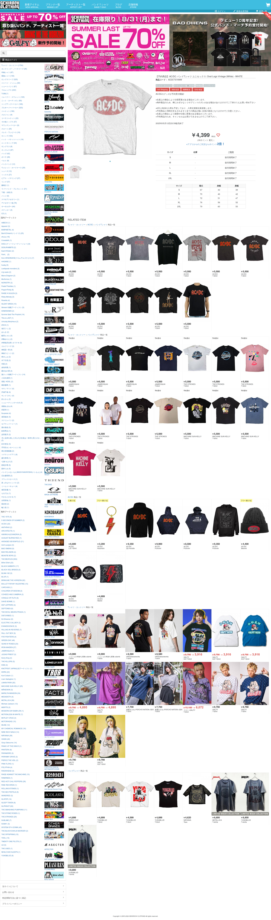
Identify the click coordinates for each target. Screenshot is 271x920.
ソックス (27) (6, 174)
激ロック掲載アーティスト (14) (13, 374)
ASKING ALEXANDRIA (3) (11, 534)
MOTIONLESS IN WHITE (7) (12, 714)
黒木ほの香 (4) (6, 371)
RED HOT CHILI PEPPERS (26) (13, 781)
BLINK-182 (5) (6, 573)
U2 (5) (3, 845)
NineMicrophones (51, 414)
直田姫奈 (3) (6, 416)
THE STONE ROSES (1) (10, 813)
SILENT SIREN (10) (9, 304)
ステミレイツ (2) (7, 420)
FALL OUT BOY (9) (8, 633)
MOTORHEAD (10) (8, 721)
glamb (46, 101)
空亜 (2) (4, 364)
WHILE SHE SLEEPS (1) (10, 852)
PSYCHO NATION (51, 131)
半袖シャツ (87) (7, 72)
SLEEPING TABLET (52, 364)
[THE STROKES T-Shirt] (197, 358)
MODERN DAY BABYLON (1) (12, 711)
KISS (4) (4, 665)
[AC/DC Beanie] (254, 520)
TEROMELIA (49, 747)
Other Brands (49, 829)
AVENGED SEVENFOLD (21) (12, 541)
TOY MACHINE (50, 224)
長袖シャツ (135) (7, 76)
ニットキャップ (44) (9, 143)
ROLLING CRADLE (51, 536)
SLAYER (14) (6, 799)
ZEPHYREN (49, 779)
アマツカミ (48, 374)
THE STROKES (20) (9, 816)
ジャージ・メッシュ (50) (10, 83)
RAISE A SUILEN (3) (9, 293)
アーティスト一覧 (75, 5)
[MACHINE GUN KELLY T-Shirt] (197, 410)
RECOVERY (49, 314)
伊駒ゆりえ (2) (6, 339)
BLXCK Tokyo (49, 637)
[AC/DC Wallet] (111, 572)
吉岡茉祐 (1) (6, 500)
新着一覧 (263, 11)
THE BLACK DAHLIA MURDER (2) (14, 831)
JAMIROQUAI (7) (7, 651)
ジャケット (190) (7, 111)
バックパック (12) (8, 164)
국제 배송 (198, 89)
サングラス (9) (6, 146)
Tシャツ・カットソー (164, 85)
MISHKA (47, 687)
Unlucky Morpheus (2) (9, 321)
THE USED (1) (7, 848)
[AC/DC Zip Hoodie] (139, 520)
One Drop (48, 454)
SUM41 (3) (5, 823)
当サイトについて (10, 886)
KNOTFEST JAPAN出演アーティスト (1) (16, 668)
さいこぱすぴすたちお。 (53, 354)
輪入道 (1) (5, 507)
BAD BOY (48, 566)
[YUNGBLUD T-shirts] (254, 794)
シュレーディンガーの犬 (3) (12, 402)
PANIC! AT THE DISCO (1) (11, 746)
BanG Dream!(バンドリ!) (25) (12, 233)
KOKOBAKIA (49, 516)
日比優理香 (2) (6, 475)
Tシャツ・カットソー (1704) (12, 65)
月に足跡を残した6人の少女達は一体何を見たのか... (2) (21, 439)
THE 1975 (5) (6, 516)
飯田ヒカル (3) (6, 335)
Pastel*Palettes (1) (8, 286)
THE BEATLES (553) (9, 559)
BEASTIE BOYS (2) (8, 555)
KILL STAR (48, 264)
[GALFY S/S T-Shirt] (197, 630)
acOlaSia (48, 799)
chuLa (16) (5, 236)
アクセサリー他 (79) (9, 203)
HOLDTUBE (49, 839)
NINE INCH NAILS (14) (10, 732)
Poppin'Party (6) (7, 289)
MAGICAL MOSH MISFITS (51, 213)
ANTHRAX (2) (6, 527)
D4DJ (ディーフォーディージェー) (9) (15, 244)
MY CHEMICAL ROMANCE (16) (13, 728)
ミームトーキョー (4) (9, 486)
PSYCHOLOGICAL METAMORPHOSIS (51, 768)
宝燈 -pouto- (49, 384)
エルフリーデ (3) (7, 346)
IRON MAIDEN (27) (8, 647)
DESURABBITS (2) (8, 247)
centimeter (48, 294)
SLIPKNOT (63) (7, 806)
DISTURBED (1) (7, 615)
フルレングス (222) (8, 90)
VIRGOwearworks (51, 121)
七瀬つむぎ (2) (6, 461)
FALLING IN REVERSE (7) (11, 629)
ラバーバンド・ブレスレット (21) (14, 188)
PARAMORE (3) (7, 753)
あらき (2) (5, 332)
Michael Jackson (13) (9, 703)
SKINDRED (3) (7, 795)
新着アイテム (32, 5)
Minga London (50, 274)
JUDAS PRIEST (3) (8, 654)
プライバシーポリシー (12, 903)
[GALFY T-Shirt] (226, 683)
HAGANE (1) (6, 261)
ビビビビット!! (49, 586)
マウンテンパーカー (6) (10, 125)
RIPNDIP (47, 202)
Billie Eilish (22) (7, 562)
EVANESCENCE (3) (9, 626)
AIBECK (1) (5, 222)
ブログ (118, 5)
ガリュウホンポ (50, 717)
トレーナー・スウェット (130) (13, 97)
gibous (47, 244)
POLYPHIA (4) (6, 767)
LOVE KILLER (49, 757)
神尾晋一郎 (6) (6, 349)
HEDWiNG (48, 657)
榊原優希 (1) (6, 385)
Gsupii (46, 474)
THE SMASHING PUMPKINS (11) (14, 809)
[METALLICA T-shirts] (226, 794)
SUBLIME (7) (6, 820)
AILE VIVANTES (50, 627)
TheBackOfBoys (50, 677)
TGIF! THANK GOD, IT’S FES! (53, 505)
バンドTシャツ (209, 85)
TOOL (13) (5, 838)
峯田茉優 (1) (6, 489)
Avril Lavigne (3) (7, 545)
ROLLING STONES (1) (10, 788)
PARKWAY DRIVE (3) (9, 756)
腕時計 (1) (5, 185)
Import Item (48, 819)
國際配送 (186, 89)
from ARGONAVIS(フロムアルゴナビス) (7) (17, 258)
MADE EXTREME (51, 494)
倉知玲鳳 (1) (6, 367)
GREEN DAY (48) (8, 640)
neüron (47, 464)
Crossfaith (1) (6, 240)
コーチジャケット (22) (9, 118)
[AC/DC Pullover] (168, 520)
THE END (48, 484)
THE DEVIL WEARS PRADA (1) (13, 612)
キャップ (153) (7, 136)
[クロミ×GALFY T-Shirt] (197, 683)
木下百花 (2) (6, 360)
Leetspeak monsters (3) (10, 268)
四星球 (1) (5, 409)
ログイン (221, 11)
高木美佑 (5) (6, 427)
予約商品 (199, 85)
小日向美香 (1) (6, 378)
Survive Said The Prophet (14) (13, 314)
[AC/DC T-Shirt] (82, 248)
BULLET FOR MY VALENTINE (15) (14, 583)
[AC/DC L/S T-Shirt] (82, 520)
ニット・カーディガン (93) (11, 100)
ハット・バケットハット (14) (12, 139)
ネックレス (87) (7, 150)
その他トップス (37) (9, 121)
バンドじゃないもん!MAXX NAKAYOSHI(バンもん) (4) (21, 472)
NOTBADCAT (49, 404)
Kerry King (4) (6, 658)
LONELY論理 (49, 667)
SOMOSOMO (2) (7, 311)
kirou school (49, 879)
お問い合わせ (8, 892)
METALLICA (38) (7, 700)
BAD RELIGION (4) (8, 552)
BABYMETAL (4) (7, 229)
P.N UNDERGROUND (52, 141)
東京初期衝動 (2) (7, 451)
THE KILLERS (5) (8, 661)
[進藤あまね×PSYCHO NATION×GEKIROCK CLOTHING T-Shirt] (139, 683)
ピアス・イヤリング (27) (10, 178)
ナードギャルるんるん (52, 606)
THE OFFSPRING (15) (9, 834)
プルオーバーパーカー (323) (12, 107)
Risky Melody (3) (7, 296)
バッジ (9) (5, 196)
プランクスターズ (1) (9, 479)
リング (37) (5, 181)
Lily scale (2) (6, 272)
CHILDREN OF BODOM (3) (11, 591)
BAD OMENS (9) (7, 548)
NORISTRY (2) (7, 282)
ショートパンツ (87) (9, 86)
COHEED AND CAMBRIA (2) (12, 594)
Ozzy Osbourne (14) (9, 742)
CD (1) (3, 213)
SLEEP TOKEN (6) (8, 802)
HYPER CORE (50, 707)
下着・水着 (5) (6, 192)
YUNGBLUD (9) (7, 855)
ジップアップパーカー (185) (12, 104)
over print (48, 81)
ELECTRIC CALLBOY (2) (11, 622)
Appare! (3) (5, 226)
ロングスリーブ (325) (9, 79)
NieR (46, 616)
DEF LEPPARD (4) (8, 605)
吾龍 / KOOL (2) (7, 381)
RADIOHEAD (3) (7, 771)
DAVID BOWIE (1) (8, 601)
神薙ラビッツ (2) (7, 353)
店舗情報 (133, 5)
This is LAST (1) (7, 318)
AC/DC (191, 85)
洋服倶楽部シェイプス (52, 556)
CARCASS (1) (6, 587)
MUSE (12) (5, 725)
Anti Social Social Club (53, 789)
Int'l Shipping (162, 89)
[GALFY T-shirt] (82, 683)
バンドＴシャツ (100, 5)
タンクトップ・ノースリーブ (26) (14, 68)
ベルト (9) (5, 160)
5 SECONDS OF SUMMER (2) (13, 520)
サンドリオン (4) (7, 395)
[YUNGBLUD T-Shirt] (111, 794)
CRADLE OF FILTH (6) (10, 598)
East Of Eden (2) (7, 251)
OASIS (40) (5, 739)
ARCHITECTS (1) (8, 531)
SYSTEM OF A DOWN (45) (11, 827)
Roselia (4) (5, 300)
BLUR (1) (5, 576)
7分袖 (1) (4, 93)
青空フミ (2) (6, 328)
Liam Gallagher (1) (8, 679)
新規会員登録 (242, 11)
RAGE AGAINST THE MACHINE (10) (15, 774)
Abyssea (47, 324)
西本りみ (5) (6, 468)
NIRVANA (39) (6, 735)
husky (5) (4, 265)
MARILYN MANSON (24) (10, 693)
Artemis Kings (49, 344)
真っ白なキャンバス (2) (10, 482)
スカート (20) (6, 128)
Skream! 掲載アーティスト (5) (12, 307)
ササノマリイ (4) (7, 388)
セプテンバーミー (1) (9, 424)
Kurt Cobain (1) (7, 675)
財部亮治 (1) (6, 431)
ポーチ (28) (5, 157)
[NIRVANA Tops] (197, 794)
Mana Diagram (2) (8, 275)
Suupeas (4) (6, 413)
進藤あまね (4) (6, 406)
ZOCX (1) (5, 325)
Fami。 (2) (5, 254)
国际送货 (175, 89)
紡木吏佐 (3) (6, 444)
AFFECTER (48, 849)
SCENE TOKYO (50, 91)
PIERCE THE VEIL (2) (9, 760)
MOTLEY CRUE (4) (8, 718)
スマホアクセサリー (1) (10, 199)
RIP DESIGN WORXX (52, 859)
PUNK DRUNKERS (51, 172)
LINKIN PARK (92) (8, 682)
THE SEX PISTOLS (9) (10, 792)
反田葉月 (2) (6, 434)
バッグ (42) (5, 153)
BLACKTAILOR (50, 284)
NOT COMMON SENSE (53, 809)
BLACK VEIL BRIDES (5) (10, 569)
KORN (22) (5, 672)
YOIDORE (48, 182)
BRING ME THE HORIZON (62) (13, 580)
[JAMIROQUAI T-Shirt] (82, 358)
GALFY (47, 71)
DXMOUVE (48, 444)
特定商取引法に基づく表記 (14, 897)
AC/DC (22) (5, 523)
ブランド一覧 (53, 5)
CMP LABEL (49, 394)
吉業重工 (47, 304)
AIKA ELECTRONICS (52, 576)
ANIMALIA (48, 727)
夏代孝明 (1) (6, 458)
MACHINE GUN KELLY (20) (12, 686)
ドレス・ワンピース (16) (10, 132)
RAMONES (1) (7, 778)
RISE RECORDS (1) (9, 785)
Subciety (47, 111)
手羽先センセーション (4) (11, 447)
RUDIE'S (47, 192)
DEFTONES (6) (7, 608)
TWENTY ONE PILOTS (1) (11, 841)
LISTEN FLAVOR (50, 151)
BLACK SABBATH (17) (10, 566)
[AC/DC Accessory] (82, 572)
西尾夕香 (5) (6, 465)
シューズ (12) (6, 171)
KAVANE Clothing (51, 234)
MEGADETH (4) (7, 696)
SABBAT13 (48, 424)
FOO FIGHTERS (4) (8, 636)
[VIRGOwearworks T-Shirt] (139, 630)
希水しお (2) (6, 356)
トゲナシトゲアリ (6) (9, 454)
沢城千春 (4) (6, 392)
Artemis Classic (50, 334)
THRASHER (49, 526)
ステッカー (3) (6, 210)
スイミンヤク (49, 737)
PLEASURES (49, 869)
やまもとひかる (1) (8, 497)
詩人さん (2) (6, 399)
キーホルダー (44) (8, 206)
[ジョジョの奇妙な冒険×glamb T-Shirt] (82, 630)
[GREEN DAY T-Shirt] (82, 794)
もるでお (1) (6, 493)
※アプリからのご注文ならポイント (205, 144)
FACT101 (48, 697)
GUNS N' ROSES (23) (9, 643)
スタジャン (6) (6, 114)
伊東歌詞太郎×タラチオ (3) (11, 342)
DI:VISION (48, 647)
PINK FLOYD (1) (7, 763)
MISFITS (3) (5, 707)
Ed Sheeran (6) (7, 619)
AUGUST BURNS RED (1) (11, 538)
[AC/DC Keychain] (111, 520)
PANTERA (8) (6, 749)
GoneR (47, 546)
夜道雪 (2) (5, 504)
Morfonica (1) (6, 279)
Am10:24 (47, 434)
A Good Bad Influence (52, 254)
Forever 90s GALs (51, 596)
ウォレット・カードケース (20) (13, 167)
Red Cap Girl (49, 162)
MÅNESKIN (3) (7, 689)
